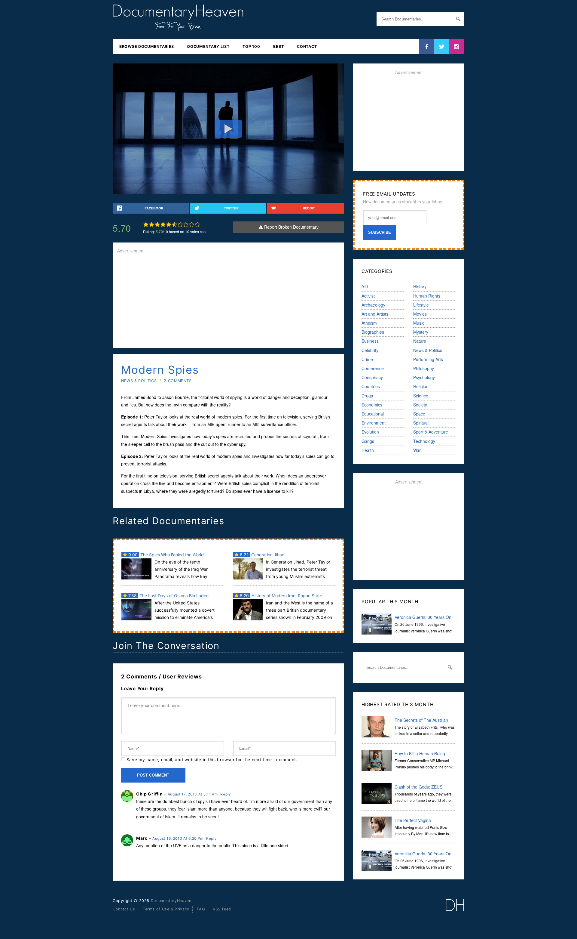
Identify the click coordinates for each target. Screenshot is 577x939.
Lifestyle (421, 305)
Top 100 (251, 46)
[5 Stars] (168, 224)
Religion (421, 386)
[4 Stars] (163, 224)
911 (365, 286)
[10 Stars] (197, 224)
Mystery (420, 332)
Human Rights (426, 296)
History (419, 286)
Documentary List (208, 46)
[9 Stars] (191, 224)
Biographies (373, 332)
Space (419, 414)
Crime (367, 359)
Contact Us (124, 909)
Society (420, 405)
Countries (371, 386)
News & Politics (139, 380)
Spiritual (421, 423)
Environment (374, 423)
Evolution (370, 432)
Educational (373, 414)
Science (420, 396)
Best (278, 46)
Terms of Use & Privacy (166, 909)
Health (368, 450)
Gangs (368, 441)
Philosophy (423, 368)
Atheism (369, 323)
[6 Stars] (174, 224)
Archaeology (373, 305)
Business (370, 341)
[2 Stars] (151, 224)
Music (418, 323)
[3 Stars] (157, 224)
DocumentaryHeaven (171, 900)
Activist (368, 296)
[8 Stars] (185, 224)
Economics (372, 405)
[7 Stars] (180, 224)
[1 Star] (145, 224)
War (417, 450)
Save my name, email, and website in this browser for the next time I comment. (212, 759)
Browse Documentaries (146, 46)
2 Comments (177, 380)
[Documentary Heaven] (178, 26)
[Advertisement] (228, 301)
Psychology (424, 377)
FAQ (201, 909)
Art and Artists (375, 314)
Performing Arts (428, 359)
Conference (373, 368)
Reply (225, 794)
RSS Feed (222, 909)
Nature (419, 341)
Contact (307, 46)
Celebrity (370, 350)
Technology (424, 441)
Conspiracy (372, 377)
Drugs (367, 396)
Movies (420, 314)
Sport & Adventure (430, 432)
